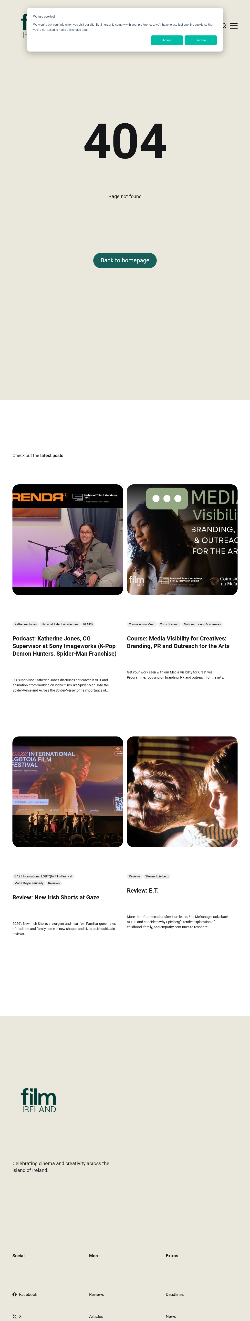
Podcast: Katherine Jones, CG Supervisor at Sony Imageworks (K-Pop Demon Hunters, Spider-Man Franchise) (64, 646)
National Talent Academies (60, 624)
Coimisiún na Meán (142, 624)
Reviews (54, 883)
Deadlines (175, 1294)
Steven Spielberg (156, 876)
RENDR (88, 624)
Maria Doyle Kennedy (28, 883)
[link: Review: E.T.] (182, 845)
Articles (96, 1316)
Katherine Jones (25, 624)
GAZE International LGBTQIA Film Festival (43, 876)
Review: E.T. (143, 890)
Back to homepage (125, 260)
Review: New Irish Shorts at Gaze (55, 897)
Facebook (28, 1294)
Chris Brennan (169, 624)
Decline (201, 40)
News (171, 1316)
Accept (166, 40)
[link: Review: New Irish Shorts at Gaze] (67, 845)
